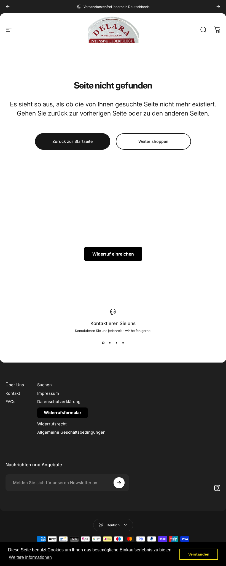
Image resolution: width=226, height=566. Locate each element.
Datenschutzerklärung (58, 401)
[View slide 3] (116, 342)
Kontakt (13, 393)
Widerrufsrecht (52, 424)
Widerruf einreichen (113, 254)
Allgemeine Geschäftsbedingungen (71, 432)
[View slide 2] (109, 342)
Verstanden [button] (198, 554)
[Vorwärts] (218, 6)
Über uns (15, 384)
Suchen (44, 384)
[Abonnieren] (119, 482)
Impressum (48, 393)
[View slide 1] (103, 342)
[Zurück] (8, 6)
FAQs (10, 401)
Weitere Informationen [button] (30, 557)
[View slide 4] (123, 342)
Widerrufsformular (62, 412)
